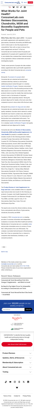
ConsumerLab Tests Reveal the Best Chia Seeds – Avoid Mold (16, 293)
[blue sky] (17, 387)
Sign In (25, 2)
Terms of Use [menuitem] (7, 396)
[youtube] (10, 381)
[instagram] (15, 381)
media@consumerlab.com (8, 264)
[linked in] (28, 381)
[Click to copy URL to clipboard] (21, 7)
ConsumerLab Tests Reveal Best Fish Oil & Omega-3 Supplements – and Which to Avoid (15, 281)
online (30, 224)
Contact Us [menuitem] (17, 396)
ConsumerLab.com (16, 217)
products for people (15, 77)
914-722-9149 (24, 266)
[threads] (19, 381)
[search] (22, 2)
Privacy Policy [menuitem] (27, 396)
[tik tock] (6, 381)
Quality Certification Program (9, 86)
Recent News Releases (11, 276)
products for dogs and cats (18, 107)
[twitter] (24, 381)
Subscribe (28, 309)
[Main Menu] (2, 2)
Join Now (30, 2)
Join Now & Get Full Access (17, 344)
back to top (4, 251)
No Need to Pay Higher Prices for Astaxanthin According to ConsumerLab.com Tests (15, 287)
